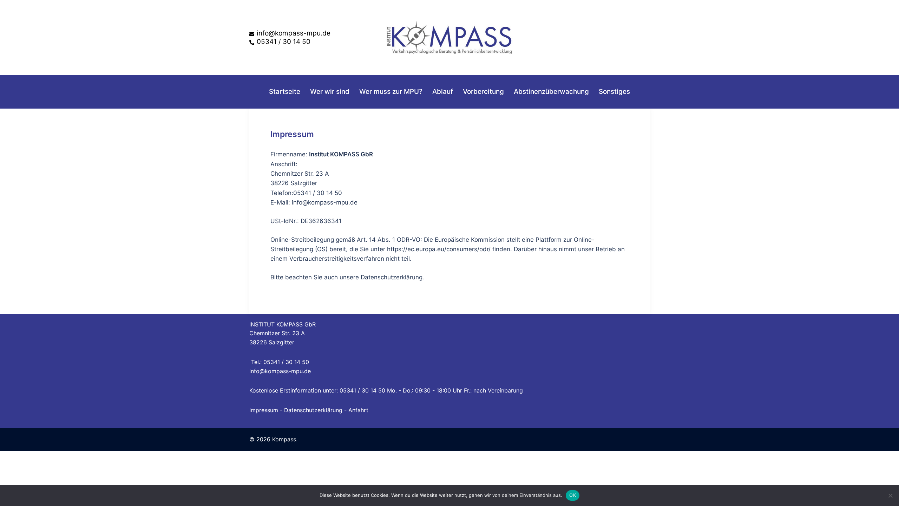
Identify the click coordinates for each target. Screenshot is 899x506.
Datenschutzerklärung (313, 410)
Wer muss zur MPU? (390, 91)
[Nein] (890, 495)
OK (572, 495)
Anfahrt (358, 410)
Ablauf (442, 91)
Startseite (284, 91)
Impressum (263, 410)
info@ (257, 371)
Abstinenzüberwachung (551, 91)
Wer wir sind (329, 91)
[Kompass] (449, 36)
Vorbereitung (483, 91)
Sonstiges (614, 91)
